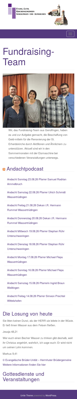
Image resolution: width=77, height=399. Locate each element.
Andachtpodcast (25, 168)
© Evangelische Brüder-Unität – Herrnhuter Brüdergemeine (37, 360)
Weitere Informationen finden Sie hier (24, 364)
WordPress (50, 395)
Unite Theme (26, 395)
